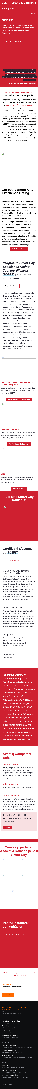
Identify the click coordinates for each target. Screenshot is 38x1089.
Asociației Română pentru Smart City (19, 105)
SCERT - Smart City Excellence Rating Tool (19, 5)
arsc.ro (4, 1084)
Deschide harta (8, 995)
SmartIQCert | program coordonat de (18, 973)
